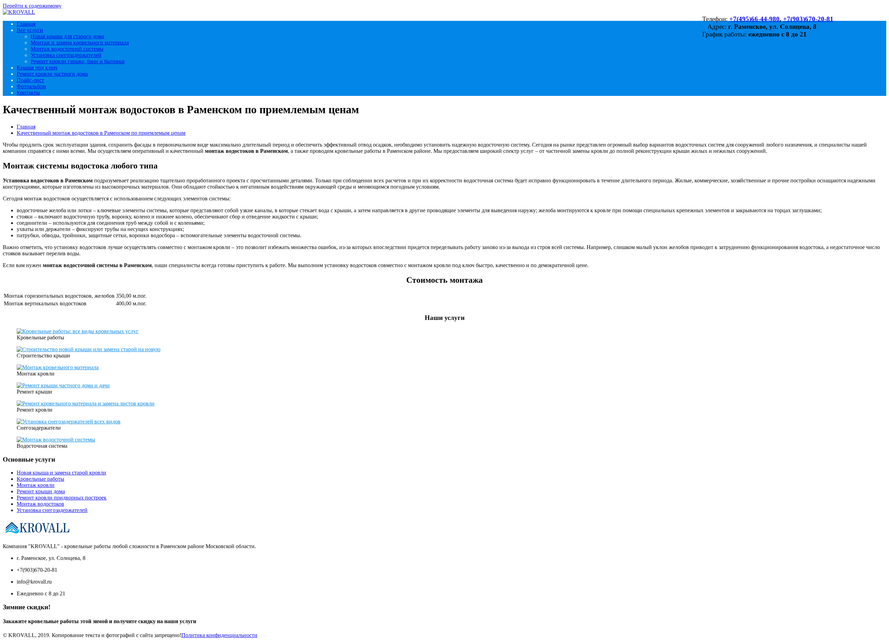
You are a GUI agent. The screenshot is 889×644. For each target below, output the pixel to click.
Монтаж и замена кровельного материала (80, 43)
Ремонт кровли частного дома (52, 74)
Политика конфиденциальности (219, 635)
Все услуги (30, 30)
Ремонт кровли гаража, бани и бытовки (78, 61)
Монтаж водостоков (40, 504)
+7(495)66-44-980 (754, 19)
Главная (26, 24)
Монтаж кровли (36, 485)
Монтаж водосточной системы (67, 49)
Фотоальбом (31, 86)
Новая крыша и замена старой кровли (61, 473)
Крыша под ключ (37, 68)
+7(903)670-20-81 (808, 19)
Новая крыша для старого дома (67, 36)
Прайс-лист (30, 80)
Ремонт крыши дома (41, 491)
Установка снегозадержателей (66, 55)
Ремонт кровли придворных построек (62, 498)
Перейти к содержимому (32, 6)
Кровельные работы (40, 479)
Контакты (28, 93)
